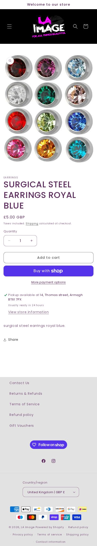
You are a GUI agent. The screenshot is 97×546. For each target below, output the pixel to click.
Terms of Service (24, 404)
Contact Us (19, 383)
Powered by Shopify (50, 527)
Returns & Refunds (25, 393)
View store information (28, 312)
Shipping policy (77, 534)
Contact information (51, 542)
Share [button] (13, 339)
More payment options (48, 282)
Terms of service (49, 534)
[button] (9, 26)
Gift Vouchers (21, 425)
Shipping (32, 223)
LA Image (28, 527)
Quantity (10, 231)
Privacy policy (23, 534)
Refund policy (21, 414)
